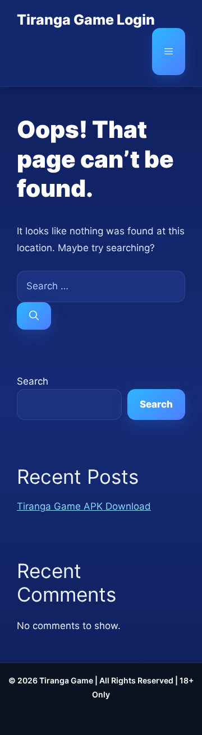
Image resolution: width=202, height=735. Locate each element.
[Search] (34, 316)
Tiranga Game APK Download (84, 506)
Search (32, 381)
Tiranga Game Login (86, 19)
